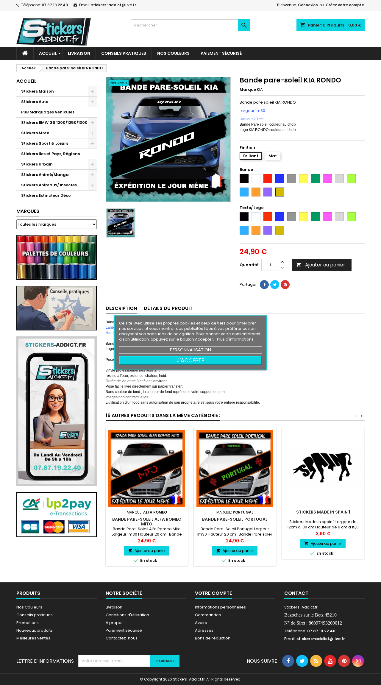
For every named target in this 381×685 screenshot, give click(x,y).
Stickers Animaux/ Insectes (49, 185)
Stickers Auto (35, 101)
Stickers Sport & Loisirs (44, 143)
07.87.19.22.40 (55, 4)
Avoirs (201, 622)
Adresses (204, 630)
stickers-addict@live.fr (113, 4)
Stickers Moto (35, 133)
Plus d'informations (235, 339)
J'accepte (190, 360)
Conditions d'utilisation (127, 615)
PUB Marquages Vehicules (47, 112)
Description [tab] (121, 308)
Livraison (79, 53)
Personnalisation (190, 349)
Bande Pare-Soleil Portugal (235, 519)
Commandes (208, 615)
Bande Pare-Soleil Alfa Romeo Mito (147, 521)
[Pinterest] (285, 284)
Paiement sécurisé (221, 53)
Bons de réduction (212, 638)
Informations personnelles (220, 607)
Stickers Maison (37, 91)
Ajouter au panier (320, 264)
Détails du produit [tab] (168, 308)
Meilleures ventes (33, 638)
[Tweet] (274, 284)
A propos (115, 622)
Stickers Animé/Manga (45, 174)
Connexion (308, 4)
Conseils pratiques (34, 615)
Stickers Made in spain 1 (323, 512)
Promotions (27, 622)
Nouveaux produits (34, 630)
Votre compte (213, 593)
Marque (248, 89)
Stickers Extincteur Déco (46, 195)
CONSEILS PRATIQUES (123, 53)
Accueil (48, 53)
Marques (27, 211)
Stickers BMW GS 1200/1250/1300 (54, 122)
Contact (296, 593)
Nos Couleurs (173, 53)
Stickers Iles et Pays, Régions (50, 154)
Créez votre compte (345, 4)
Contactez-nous (122, 638)
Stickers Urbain (37, 164)
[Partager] (264, 284)
